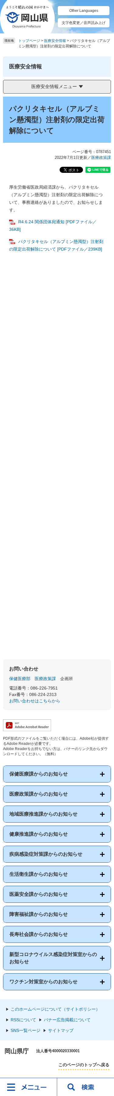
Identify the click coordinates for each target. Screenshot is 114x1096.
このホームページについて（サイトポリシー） (55, 1009)
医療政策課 (101, 157)
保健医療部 (19, 678)
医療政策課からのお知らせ (38, 793)
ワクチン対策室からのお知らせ (43, 981)
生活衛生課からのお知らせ (38, 874)
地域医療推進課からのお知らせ (43, 814)
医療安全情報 (55, 41)
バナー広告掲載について (67, 1019)
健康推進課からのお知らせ (38, 834)
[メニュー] (28, 1087)
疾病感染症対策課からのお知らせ (45, 854)
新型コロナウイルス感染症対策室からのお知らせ (53, 958)
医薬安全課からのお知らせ (38, 894)
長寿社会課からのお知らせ (38, 934)
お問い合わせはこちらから (34, 700)
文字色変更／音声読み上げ (83, 23)
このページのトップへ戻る (83, 1064)
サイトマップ (61, 1030)
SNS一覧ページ (25, 1030)
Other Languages (83, 11)
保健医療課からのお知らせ (38, 773)
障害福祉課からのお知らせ (38, 914)
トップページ (29, 41)
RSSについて (23, 1019)
